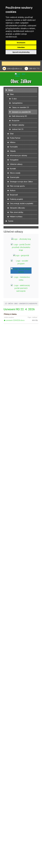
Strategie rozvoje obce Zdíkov (21, 182)
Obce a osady (15, 173)
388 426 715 (34, 68)
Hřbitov (12, 142)
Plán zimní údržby (16, 212)
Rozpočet (15, 121)
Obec (12, 94)
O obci (14, 99)
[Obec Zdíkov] (21, 74)
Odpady (13, 151)
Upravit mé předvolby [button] (21, 52)
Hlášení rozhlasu (16, 217)
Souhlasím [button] (21, 43)
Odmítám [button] (21, 47)
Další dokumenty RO (19, 116)
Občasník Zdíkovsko (17, 208)
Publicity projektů (16, 199)
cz (6, 303)
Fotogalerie (14, 160)
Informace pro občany (18, 156)
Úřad (11, 134)
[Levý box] (21, 239)
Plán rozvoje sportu (17, 186)
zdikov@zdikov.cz (14, 68)
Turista (10, 221)
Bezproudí (14, 195)
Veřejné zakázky (18, 125)
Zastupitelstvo (17, 103)
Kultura (12, 191)
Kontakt (13, 169)
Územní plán (14, 177)
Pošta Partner (15, 138)
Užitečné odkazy (16, 164)
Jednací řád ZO (17, 129)
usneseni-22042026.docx (14, 320)
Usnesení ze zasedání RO (21, 112)
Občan (10, 90)
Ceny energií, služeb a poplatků (21, 204)
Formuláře (14, 147)
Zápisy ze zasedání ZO (20, 107)
